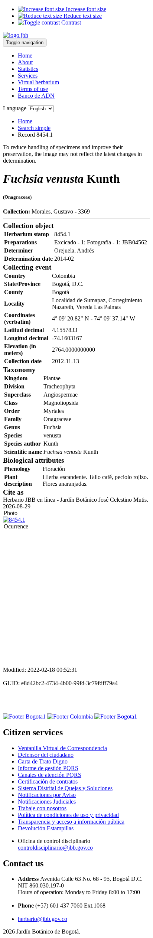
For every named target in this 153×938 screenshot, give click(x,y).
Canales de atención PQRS (49, 775)
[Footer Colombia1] (115, 716)
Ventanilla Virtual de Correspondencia (62, 748)
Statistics (28, 69)
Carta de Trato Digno (43, 761)
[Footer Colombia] (70, 716)
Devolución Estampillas (46, 828)
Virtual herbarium (38, 82)
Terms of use (33, 89)
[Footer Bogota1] (24, 716)
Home (25, 55)
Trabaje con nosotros (42, 808)
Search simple (34, 128)
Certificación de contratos (48, 781)
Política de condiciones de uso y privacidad (68, 815)
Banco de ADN (36, 95)
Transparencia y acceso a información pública (71, 821)
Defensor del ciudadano (46, 755)
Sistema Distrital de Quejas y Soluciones (65, 788)
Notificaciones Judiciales (47, 801)
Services (28, 75)
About (25, 62)
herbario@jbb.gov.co (42, 919)
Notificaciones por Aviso (47, 795)
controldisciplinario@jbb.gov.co (55, 847)
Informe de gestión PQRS (48, 768)
